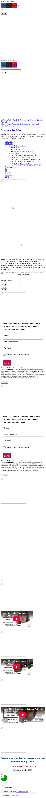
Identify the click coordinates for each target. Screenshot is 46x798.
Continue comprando (11, 795)
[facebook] (22, 245)
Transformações (23, 235)
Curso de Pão (23, 220)
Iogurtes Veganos (23, 222)
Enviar (7, 362)
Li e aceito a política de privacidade (17, 355)
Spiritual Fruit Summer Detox (23, 228)
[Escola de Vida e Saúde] (23, 122)
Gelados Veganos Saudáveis (23, 224)
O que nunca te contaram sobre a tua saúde (23, 230)
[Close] (2, 774)
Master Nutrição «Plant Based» (23, 212)
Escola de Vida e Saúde (11, 130)
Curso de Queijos (23, 214)
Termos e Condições (23, 256)
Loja (23, 237)
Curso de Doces (23, 218)
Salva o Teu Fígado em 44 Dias (23, 210)
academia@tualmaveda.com (24, 208)
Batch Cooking (23, 226)
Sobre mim (23, 232)
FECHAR (4, 382)
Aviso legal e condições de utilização (23, 250)
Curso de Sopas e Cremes (23, 216)
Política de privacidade (23, 252)
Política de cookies (23, 254)
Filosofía (23, 241)
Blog (23, 239)
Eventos (23, 233)
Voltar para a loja (22, 792)
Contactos (23, 243)
